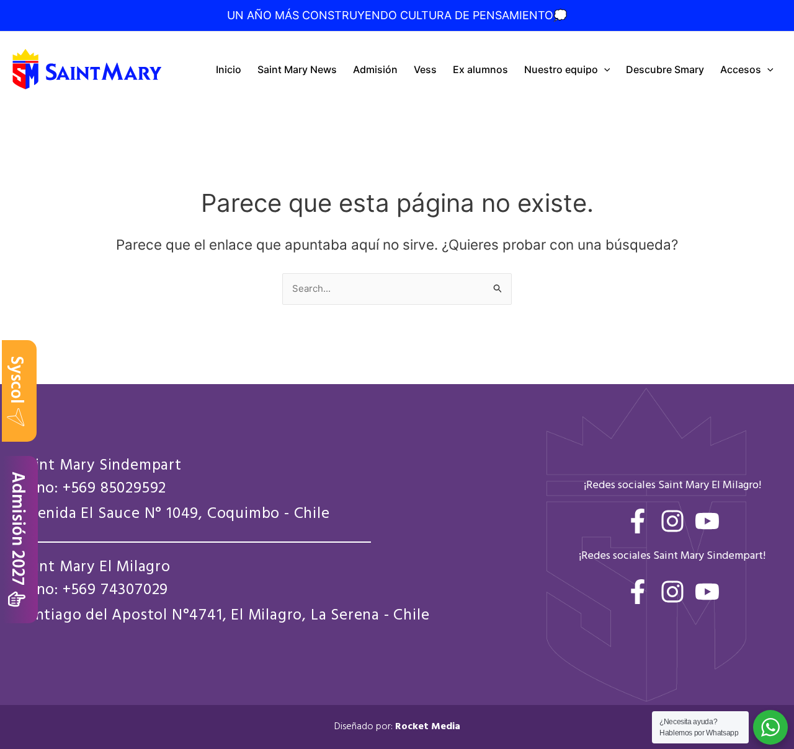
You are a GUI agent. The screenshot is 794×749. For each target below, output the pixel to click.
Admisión (375, 69)
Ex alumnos (480, 69)
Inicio (228, 69)
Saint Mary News (297, 69)
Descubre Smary (665, 69)
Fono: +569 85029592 (92, 488)
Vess (425, 69)
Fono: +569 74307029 (93, 590)
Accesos (740, 69)
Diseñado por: (397, 727)
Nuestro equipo (561, 69)
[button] (604, 69)
